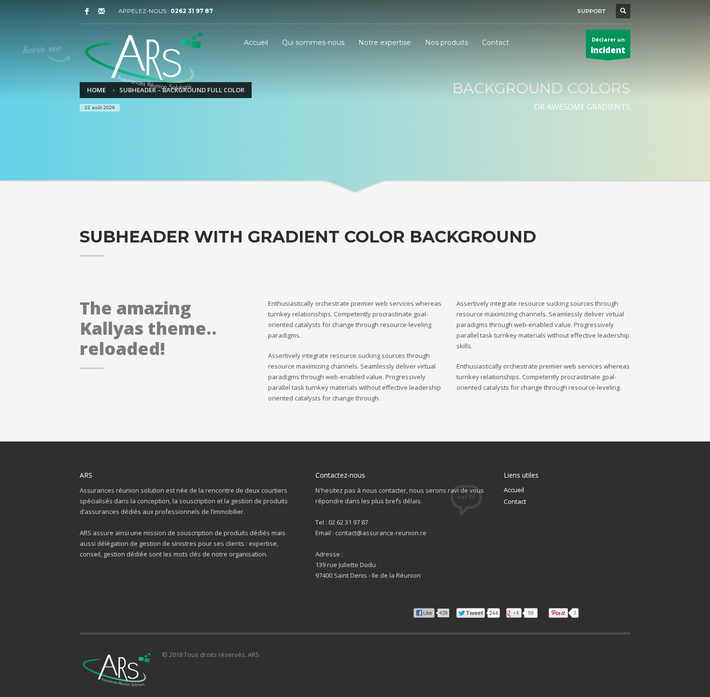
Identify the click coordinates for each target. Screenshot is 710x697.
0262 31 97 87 (191, 10)
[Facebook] (87, 11)
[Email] (101, 11)
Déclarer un (608, 46)
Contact (515, 501)
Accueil (514, 489)
